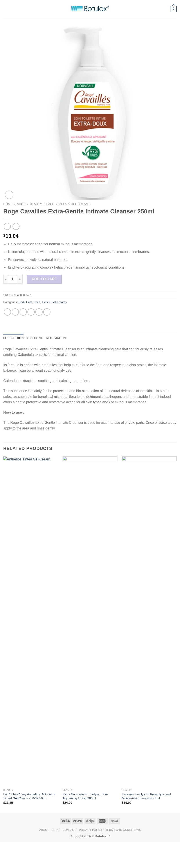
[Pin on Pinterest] (39, 312)
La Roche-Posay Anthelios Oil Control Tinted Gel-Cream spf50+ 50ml (29, 796)
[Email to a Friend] (31, 312)
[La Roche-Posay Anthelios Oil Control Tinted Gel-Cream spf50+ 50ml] (30, 621)
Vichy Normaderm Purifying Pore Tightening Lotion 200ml (85, 796)
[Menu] (6, 9)
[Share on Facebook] (15, 312)
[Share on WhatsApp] (7, 312)
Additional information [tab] (46, 338)
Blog (55, 829)
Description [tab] (13, 338)
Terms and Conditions (123, 829)
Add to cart (44, 279)
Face (50, 204)
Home (8, 204)
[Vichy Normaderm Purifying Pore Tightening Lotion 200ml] (90, 621)
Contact (69, 829)
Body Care (25, 302)
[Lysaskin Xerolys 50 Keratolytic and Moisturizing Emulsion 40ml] (149, 621)
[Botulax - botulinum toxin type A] (90, 8)
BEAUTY (36, 204)
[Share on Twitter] (23, 312)
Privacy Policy (91, 829)
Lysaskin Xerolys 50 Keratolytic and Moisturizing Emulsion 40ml (146, 796)
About (44, 829)
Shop (21, 204)
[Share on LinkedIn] (46, 312)
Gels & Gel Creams (74, 204)
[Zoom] (9, 195)
